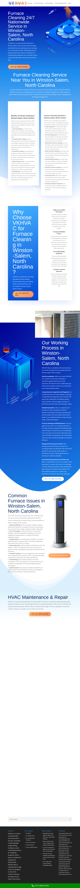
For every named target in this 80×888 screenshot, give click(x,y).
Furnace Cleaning (38, 3)
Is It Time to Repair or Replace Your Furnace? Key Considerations (30, 671)
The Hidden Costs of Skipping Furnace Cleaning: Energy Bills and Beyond (33, 734)
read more (12, 639)
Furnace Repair (49, 3)
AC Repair (10, 3)
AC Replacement (19, 3)
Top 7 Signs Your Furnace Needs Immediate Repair (26, 713)
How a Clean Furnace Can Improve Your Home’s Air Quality (28, 755)
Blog (69, 3)
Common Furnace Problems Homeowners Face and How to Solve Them (32, 692)
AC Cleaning (29, 3)
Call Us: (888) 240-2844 (19, 66)
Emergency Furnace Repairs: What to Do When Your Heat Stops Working (32, 629)
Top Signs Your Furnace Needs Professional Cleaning (26, 793)
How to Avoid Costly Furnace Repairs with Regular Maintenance (29, 650)
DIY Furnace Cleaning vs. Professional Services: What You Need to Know (32, 774)
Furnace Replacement (61, 3)
